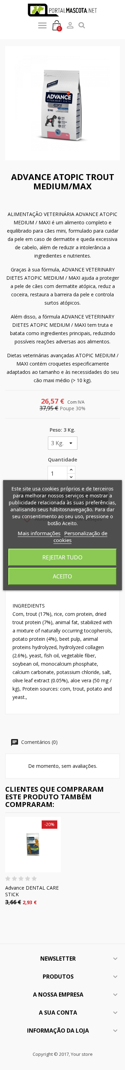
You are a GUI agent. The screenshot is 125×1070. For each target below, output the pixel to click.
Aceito (62, 576)
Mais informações (39, 533)
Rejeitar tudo (62, 557)
